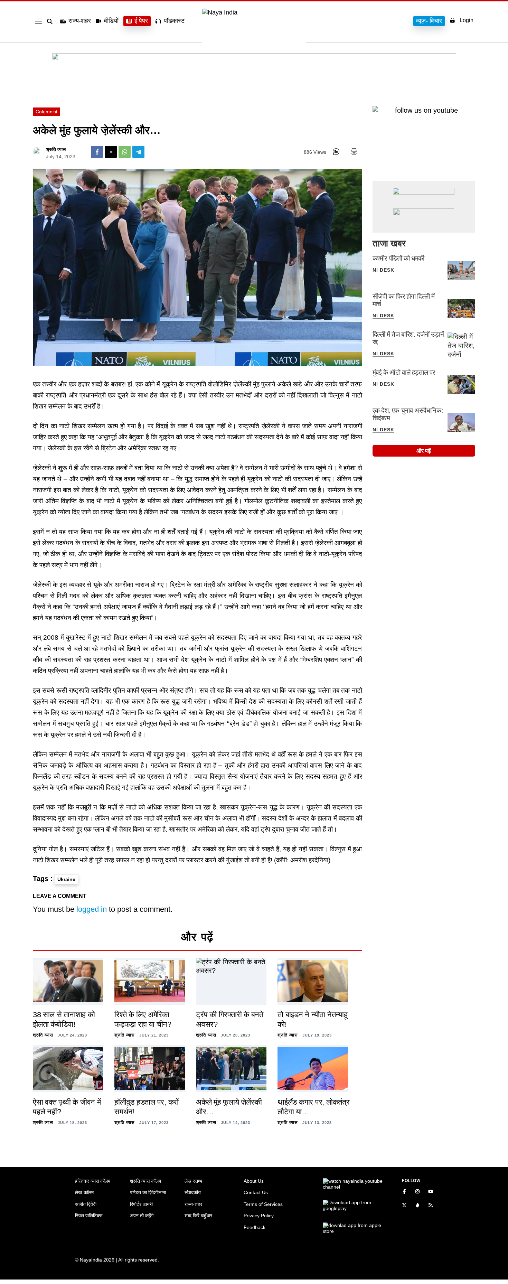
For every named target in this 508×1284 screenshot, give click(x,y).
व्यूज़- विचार (429, 20)
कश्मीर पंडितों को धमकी (398, 258)
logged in (91, 909)
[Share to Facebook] (97, 152)
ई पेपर (141, 20)
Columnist (46, 111)
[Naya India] (254, 12)
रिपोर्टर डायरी (141, 1204)
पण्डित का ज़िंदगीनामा (148, 1192)
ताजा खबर (389, 243)
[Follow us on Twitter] (404, 1206)
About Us (254, 1181)
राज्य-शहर (79, 20)
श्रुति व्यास (56, 149)
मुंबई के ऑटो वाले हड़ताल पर (404, 372)
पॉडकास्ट (174, 20)
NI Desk (383, 270)
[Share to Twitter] (111, 152)
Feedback (254, 1227)
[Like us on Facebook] (404, 1192)
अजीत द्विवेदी (85, 1204)
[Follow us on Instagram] (417, 1192)
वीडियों (111, 20)
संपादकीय (193, 1192)
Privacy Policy (259, 1215)
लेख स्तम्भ (193, 1181)
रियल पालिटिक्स (88, 1215)
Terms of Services (263, 1204)
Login (466, 20)
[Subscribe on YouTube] (430, 1192)
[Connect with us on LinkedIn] (417, 1206)
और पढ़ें (423, 451)
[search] (51, 21)
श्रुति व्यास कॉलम (145, 1181)
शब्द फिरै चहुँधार (198, 1215)
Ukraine (66, 879)
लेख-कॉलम (84, 1192)
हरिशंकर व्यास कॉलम (92, 1181)
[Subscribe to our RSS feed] (430, 1206)
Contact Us (256, 1192)
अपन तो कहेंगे (141, 1215)
